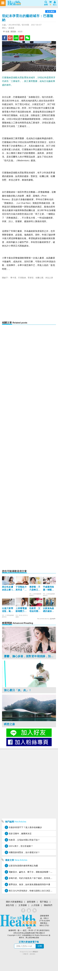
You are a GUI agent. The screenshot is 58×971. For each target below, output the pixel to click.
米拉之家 (49, 278)
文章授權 (22, 905)
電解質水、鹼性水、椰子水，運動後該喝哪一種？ (31, 872)
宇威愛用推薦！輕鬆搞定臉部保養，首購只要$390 (48, 588)
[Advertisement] (29, 301)
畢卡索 (13, 278)
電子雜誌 (44, 902)
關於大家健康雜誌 (14, 902)
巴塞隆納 (22, 278)
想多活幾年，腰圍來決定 (20, 833)
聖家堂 (31, 278)
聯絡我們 (48, 905)
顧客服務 (31, 902)
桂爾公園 (39, 278)
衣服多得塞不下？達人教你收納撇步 (25, 827)
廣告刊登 (10, 905)
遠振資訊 (32, 954)
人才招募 (35, 905)
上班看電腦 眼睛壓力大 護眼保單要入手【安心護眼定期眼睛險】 (21, 610)
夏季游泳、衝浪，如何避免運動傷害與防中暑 (29, 884)
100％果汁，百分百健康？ (21, 846)
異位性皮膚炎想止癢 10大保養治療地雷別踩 (8, 588)
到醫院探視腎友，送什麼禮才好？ (24, 852)
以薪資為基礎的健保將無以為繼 (48, 610)
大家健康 (18, 921)
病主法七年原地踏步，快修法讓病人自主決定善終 (31, 890)
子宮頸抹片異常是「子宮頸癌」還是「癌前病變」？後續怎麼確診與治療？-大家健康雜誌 (21, 588)
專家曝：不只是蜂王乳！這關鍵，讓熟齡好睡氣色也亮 (34, 588)
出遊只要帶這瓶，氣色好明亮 (7, 610)
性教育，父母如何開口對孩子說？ (34, 610)
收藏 (7, 31)
